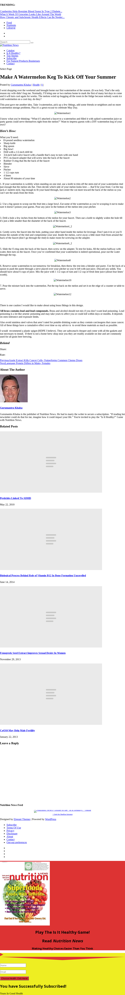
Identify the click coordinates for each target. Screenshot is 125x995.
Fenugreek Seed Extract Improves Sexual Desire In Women (33, 653)
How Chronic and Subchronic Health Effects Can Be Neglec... (32, 17)
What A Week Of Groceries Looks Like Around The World (30, 14)
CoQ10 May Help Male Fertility (17, 730)
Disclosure (12, 833)
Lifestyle (11, 27)
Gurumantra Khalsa (21, 84)
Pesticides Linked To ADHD (15, 498)
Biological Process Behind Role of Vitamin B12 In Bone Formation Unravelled (43, 575)
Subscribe (12, 58)
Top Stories (12, 55)
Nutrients (11, 25)
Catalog (10, 50)
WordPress (50, 819)
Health (36, 84)
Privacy (10, 830)
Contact (10, 63)
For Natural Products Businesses (23, 61)
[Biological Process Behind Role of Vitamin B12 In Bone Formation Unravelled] (51, 569)
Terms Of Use (14, 827)
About (10, 836)
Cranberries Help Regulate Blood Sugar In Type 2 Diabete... (31, 11)
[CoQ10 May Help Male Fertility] (51, 724)
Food (9, 22)
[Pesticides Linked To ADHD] (51, 491)
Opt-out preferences (17, 842)
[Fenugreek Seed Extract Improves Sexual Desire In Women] (51, 646)
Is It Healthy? (13, 53)
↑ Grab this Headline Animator (63, 814)
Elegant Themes (22, 819)
